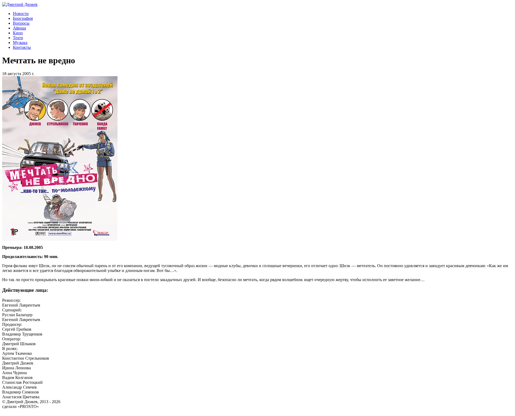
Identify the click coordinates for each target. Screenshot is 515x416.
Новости (21, 13)
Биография (23, 18)
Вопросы (21, 23)
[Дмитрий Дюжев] (20, 4)
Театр (18, 37)
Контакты (22, 47)
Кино (18, 33)
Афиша (19, 28)
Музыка (20, 42)
